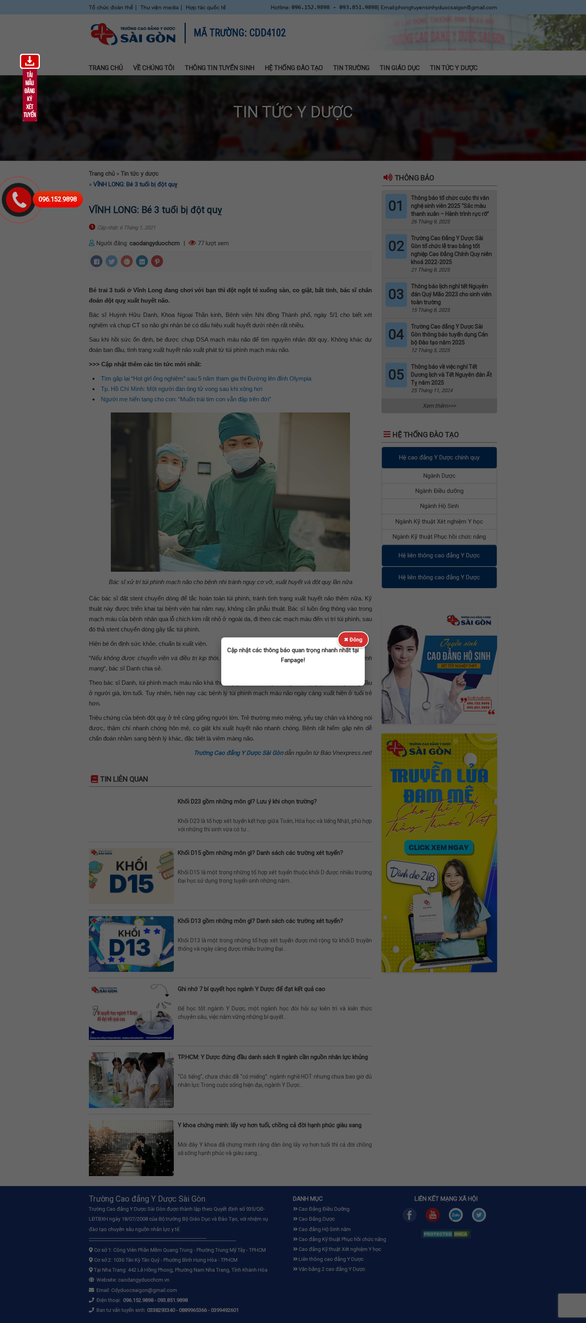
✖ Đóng (353, 640)
